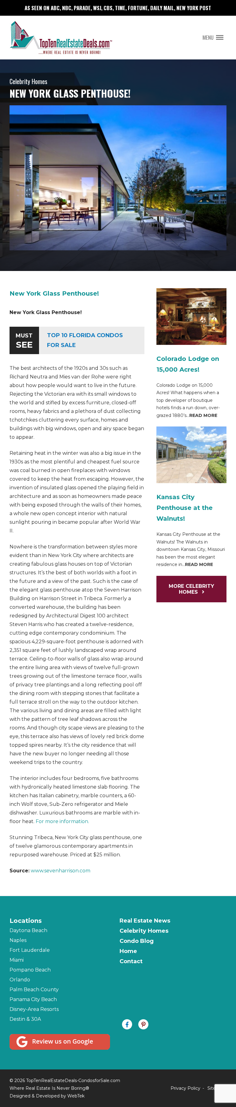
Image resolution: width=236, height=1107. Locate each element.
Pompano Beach (30, 970)
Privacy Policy (185, 1088)
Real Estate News (145, 920)
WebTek (76, 1096)
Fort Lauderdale (30, 950)
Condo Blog (137, 941)
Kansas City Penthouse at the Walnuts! (184, 507)
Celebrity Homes (144, 930)
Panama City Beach (33, 999)
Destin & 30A (25, 1019)
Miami (17, 960)
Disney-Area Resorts (34, 1009)
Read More (203, 415)
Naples (18, 940)
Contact (131, 961)
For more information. (62, 821)
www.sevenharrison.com (60, 871)
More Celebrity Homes (191, 589)
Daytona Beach (28, 930)
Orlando (20, 980)
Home (128, 951)
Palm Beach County (34, 989)
